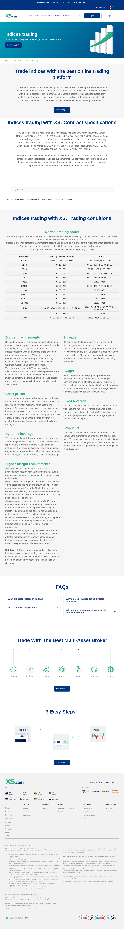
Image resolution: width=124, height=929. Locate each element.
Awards (8, 822)
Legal (7, 808)
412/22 (25, 794)
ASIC (10, 792)
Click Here (34, 894)
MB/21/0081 (12, 799)
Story (7, 804)
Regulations (9, 815)
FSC (39, 798)
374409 (11, 794)
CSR (7, 836)
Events (8, 825)
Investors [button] (43, 15)
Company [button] (29, 15)
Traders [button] (36, 15)
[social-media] (81, 918)
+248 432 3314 (112, 782)
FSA (39, 792)
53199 (54, 794)
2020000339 (55, 799)
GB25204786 (41, 799)
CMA (53, 798)
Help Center (100, 7)
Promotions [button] (57, 15)
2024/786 (26, 799)
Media (7, 832)
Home (8, 61)
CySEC (25, 792)
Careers (8, 811)
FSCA (53, 792)
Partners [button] (50, 15)
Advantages (9, 818)
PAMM (44, 808)
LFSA (10, 798)
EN (114, 7)
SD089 (40, 794)
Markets (18, 61)
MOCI (25, 798)
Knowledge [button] (66, 15)
